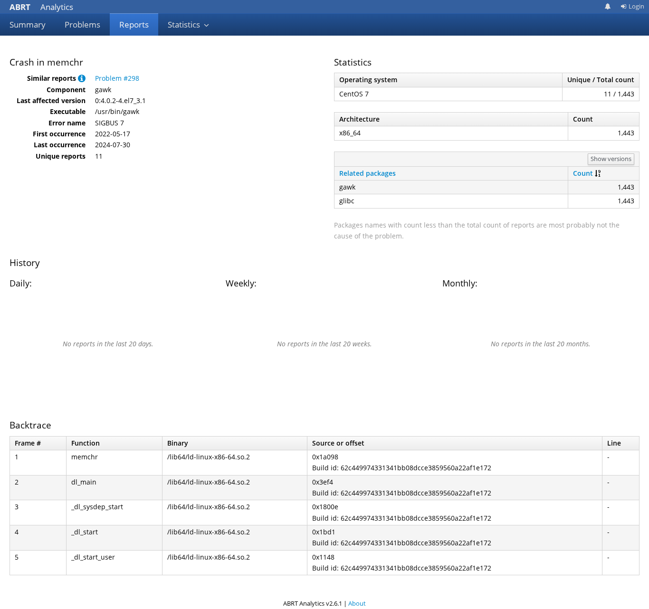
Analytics (41, 6)
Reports (134, 24)
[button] (82, 78)
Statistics (185, 24)
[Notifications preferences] (608, 6)
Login (636, 6)
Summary (28, 24)
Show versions (611, 158)
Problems (82, 24)
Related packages (367, 173)
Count (583, 173)
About (357, 603)
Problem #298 (117, 78)
